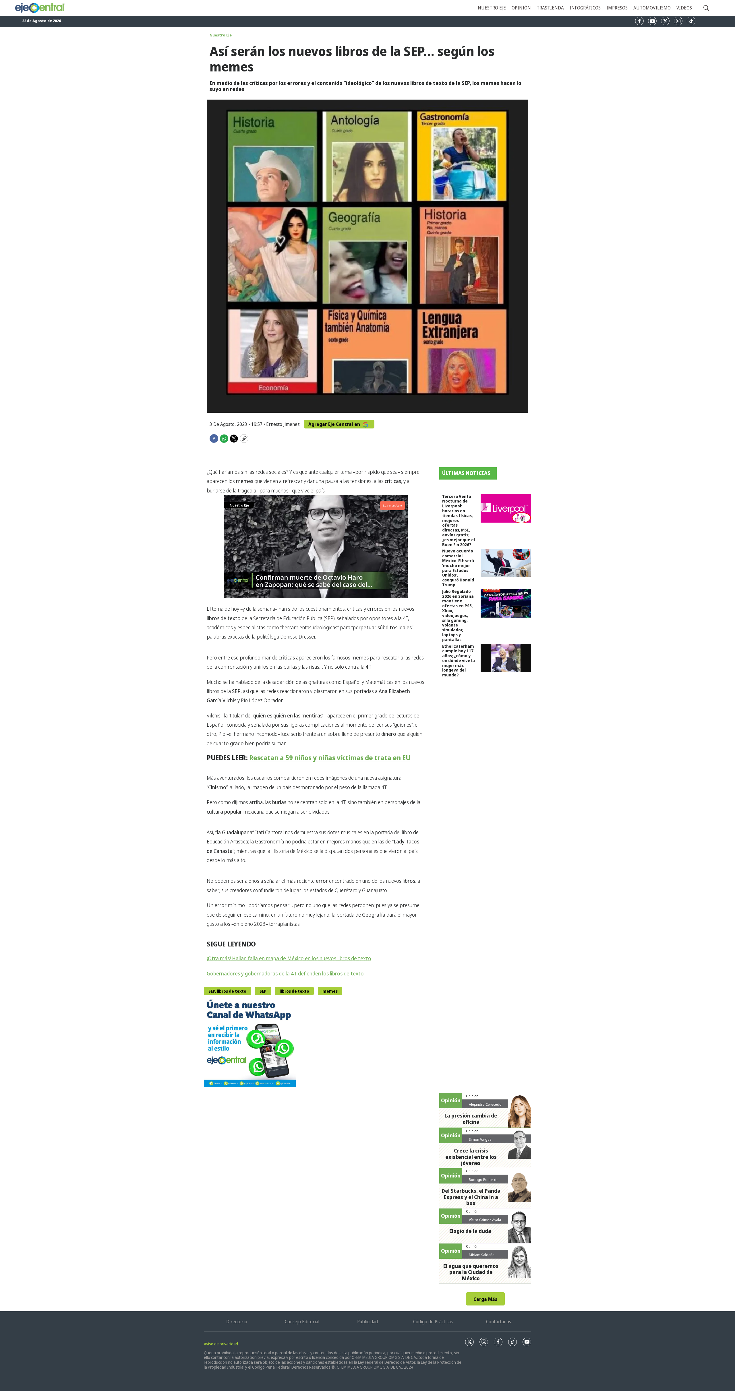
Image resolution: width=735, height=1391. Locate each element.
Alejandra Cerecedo (485, 1104)
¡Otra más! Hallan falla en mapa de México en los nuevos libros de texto (289, 958)
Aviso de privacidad (221, 1344)
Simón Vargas (480, 1139)
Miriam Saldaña (481, 1254)
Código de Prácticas (433, 1321)
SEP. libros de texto (227, 991)
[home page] (39, 7)
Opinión (521, 8)
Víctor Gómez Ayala (485, 1219)
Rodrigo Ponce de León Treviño (483, 1182)
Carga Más (485, 1299)
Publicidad (367, 1321)
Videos (684, 8)
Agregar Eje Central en (334, 424)
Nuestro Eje (221, 35)
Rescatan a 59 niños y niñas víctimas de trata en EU (330, 757)
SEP (263, 991)
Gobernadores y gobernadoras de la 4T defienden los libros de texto (285, 973)
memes (330, 991)
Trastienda (550, 8)
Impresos (617, 8)
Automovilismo (652, 8)
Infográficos (585, 8)
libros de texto (294, 991)
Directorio (236, 1321)
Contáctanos (498, 1321)
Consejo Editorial (302, 1321)
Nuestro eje (492, 8)
